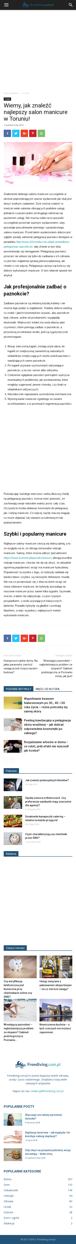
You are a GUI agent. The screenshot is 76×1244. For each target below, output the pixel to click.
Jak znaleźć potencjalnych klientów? (47, 780)
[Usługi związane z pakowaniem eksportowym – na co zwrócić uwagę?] (55, 967)
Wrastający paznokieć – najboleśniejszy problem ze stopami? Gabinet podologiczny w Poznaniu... (19, 1032)
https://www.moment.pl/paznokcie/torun (27, 557)
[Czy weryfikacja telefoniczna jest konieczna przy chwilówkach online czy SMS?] (20, 967)
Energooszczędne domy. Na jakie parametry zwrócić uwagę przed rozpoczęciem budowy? (21, 666)
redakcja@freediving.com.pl (47, 1091)
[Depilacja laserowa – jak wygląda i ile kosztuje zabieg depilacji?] (13, 1137)
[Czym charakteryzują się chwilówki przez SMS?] (13, 838)
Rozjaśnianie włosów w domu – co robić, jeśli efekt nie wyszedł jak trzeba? (46, 746)
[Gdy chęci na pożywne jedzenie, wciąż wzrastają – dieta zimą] (13, 1154)
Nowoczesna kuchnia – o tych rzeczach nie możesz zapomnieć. (55, 1028)
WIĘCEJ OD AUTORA (48, 689)
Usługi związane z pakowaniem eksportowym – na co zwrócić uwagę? (55, 985)
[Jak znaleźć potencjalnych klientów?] (13, 784)
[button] (71, 5)
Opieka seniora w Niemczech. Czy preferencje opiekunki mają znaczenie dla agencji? (48, 801)
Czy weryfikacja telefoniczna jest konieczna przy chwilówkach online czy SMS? (18, 989)
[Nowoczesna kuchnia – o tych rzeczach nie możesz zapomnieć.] (55, 1010)
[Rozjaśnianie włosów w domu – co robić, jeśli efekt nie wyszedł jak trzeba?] (13, 746)
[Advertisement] (38, 50)
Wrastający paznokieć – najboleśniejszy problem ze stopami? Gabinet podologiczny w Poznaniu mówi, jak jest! (55, 668)
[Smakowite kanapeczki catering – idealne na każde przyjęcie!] (13, 821)
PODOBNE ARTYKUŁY (18, 689)
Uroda (25, 93)
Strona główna (11, 93)
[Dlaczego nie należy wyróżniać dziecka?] (13, 1119)
